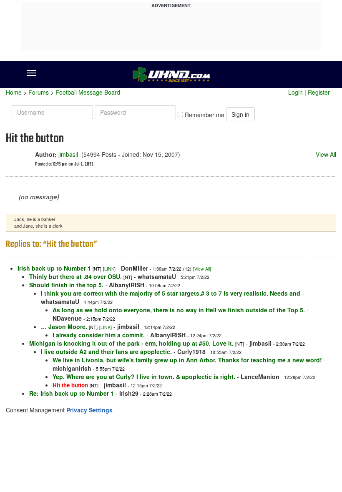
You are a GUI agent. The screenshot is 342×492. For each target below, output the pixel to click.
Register (319, 92)
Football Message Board (87, 92)
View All (326, 154)
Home (14, 92)
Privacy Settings (89, 410)
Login (295, 92)
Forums (38, 92)
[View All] (202, 269)
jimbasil (68, 154)
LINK (109, 269)
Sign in (240, 114)
